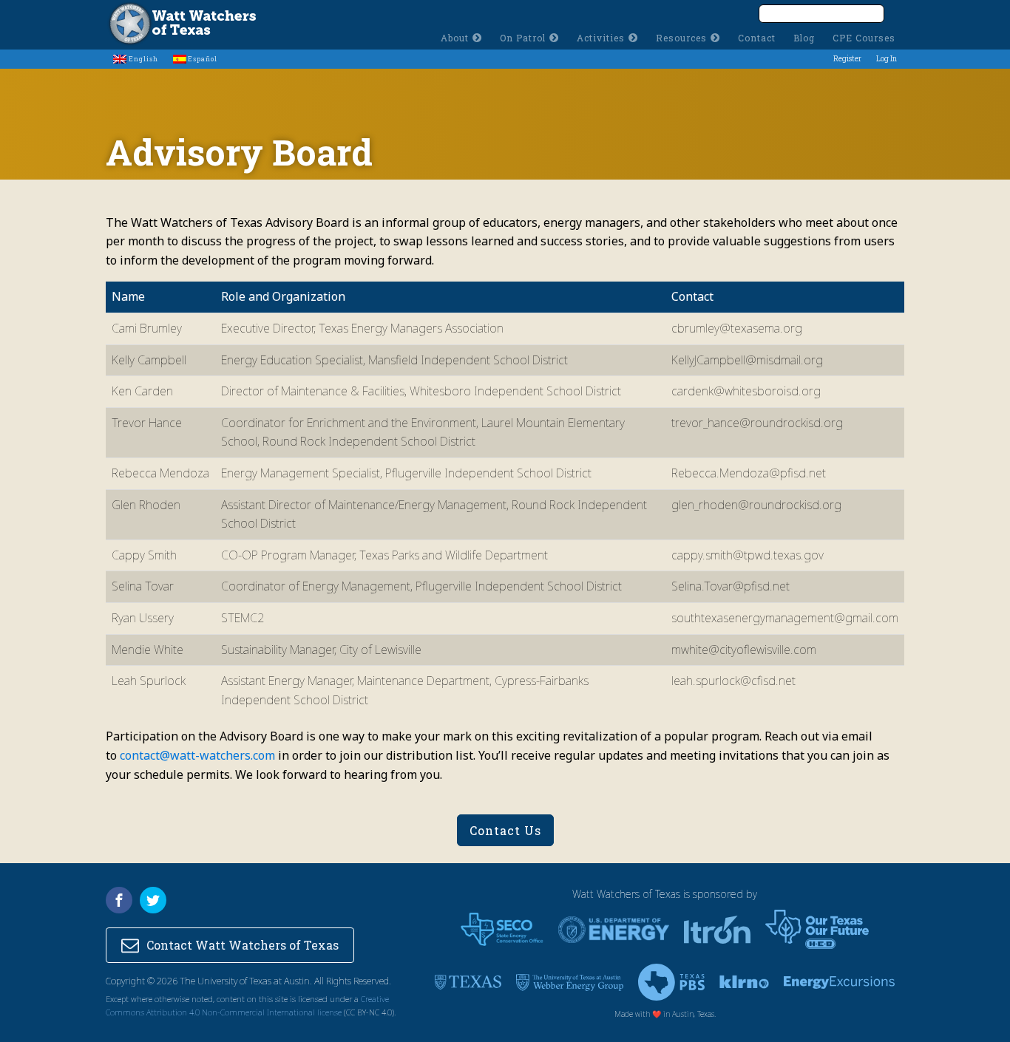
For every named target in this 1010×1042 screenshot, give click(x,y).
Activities (601, 38)
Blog (804, 38)
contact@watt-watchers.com (197, 755)
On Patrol (523, 38)
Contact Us (505, 830)
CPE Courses (864, 38)
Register (847, 59)
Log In (886, 59)
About (455, 38)
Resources (681, 38)
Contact (757, 38)
